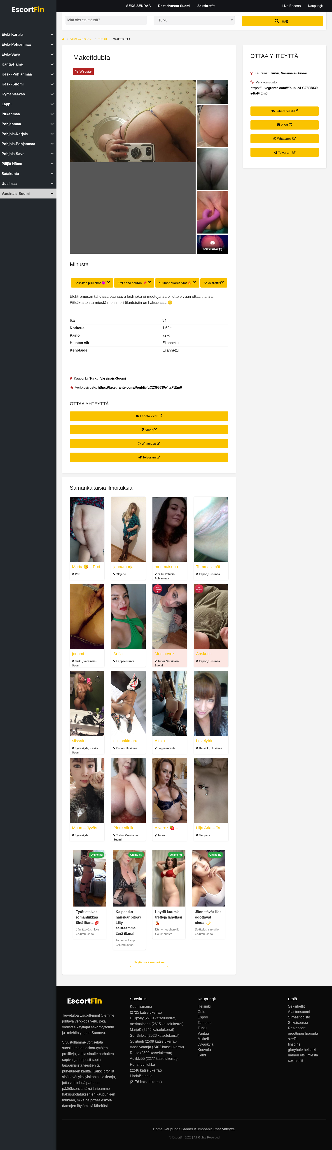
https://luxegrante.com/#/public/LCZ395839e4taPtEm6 (140, 387)
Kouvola (204, 1050)
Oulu (161, 574)
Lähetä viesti (149, 416)
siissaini (79, 741)
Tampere (204, 835)
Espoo (203, 574)
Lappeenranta (125, 661)
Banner (187, 1129)
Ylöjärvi (121, 574)
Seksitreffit (206, 6)
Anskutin (204, 654)
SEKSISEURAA (138, 6)
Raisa (134, 1053)
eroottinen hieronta (303, 1033)
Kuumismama (141, 1006)
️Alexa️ (160, 741)
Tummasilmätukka (212, 566)
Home (158, 1129)
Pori (77, 574)
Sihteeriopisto (299, 1017)
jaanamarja (123, 566)
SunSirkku (138, 1035)
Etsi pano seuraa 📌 (133, 283)
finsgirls (294, 1044)
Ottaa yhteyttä (224, 1129)
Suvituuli (137, 1041)
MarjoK (135, 1030)
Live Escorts (291, 6)
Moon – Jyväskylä (88, 828)
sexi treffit (295, 1061)
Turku (93, 378)
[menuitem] (291, 6)
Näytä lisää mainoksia (149, 962)
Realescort (296, 1028)
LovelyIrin (204, 741)
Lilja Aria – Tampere (214, 828)
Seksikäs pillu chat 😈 (91, 283)
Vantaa (203, 1033)
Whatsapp (149, 443)
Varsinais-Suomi (113, 378)
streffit (292, 1039)
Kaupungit (315, 6)
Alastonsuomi (299, 1012)
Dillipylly (137, 1018)
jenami (78, 654)
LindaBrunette (141, 1076)
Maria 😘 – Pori (86, 566)
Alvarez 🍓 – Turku (172, 828)
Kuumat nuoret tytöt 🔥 (176, 283)
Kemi (202, 1055)
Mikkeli (203, 1039)
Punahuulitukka (142, 1064)
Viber (149, 430)
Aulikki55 (137, 1058)
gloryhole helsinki (302, 1050)
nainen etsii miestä (303, 1055)
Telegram (149, 457)
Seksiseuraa (298, 1023)
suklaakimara (125, 741)
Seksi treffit (212, 283)
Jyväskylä (81, 748)
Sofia (118, 654)
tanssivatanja (140, 1047)
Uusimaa (214, 574)
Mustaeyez (164, 654)
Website (85, 71)
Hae (284, 21)
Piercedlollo (123, 828)
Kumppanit (203, 1129)
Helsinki (204, 748)
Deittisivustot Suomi (174, 6)
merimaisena (166, 566)
